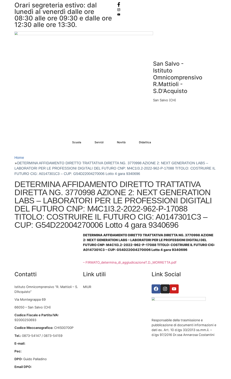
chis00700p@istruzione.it (45, 343)
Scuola (76, 142)
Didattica (145, 142)
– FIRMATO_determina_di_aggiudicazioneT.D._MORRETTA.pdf (129, 262)
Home (19, 158)
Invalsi (88, 310)
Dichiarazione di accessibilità (105, 341)
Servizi (99, 142)
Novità (121, 142)
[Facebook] (167, 4)
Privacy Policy (93, 334)
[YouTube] (167, 14)
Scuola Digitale (94, 318)
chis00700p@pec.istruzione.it (45, 351)
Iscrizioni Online (95, 295)
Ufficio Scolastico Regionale (104, 302)
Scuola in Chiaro (95, 326)
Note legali (91, 349)
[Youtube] (174, 288)
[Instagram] (167, 9)
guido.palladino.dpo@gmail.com (38, 372)
